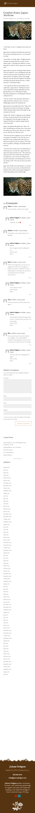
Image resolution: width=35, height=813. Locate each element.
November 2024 (7, 516)
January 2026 (6, 480)
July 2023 (5, 555)
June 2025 (5, 498)
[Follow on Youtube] (15, 796)
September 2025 (7, 490)
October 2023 (6, 547)
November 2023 (7, 545)
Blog (21, 18)
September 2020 (7, 638)
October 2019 (6, 666)
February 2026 (6, 478)
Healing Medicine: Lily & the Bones (12, 447)
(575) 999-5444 (17, 774)
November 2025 (7, 485)
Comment (6, 378)
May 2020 (5, 648)
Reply (30, 212)
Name (5, 396)
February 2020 (7, 656)
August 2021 (6, 612)
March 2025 (6, 506)
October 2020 (6, 635)
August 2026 (6, 467)
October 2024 (6, 519)
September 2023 (7, 550)
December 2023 (7, 542)
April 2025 (5, 503)
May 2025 (5, 501)
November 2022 (7, 576)
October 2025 (6, 488)
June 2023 (5, 558)
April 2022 (5, 594)
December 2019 (7, 661)
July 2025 (5, 496)
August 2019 (6, 672)
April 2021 (5, 622)
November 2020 (7, 633)
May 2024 (5, 532)
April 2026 (5, 475)
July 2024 (5, 527)
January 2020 (6, 659)
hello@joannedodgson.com (17, 778)
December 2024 (7, 514)
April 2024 (5, 535)
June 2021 (5, 617)
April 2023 (5, 563)
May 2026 (5, 472)
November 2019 (7, 664)
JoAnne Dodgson (9, 18)
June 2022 (5, 589)
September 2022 (7, 581)
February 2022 (6, 599)
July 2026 (5, 470)
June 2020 (5, 646)
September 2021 (7, 610)
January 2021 (6, 628)
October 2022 (6, 578)
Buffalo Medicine (7, 455)
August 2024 (6, 524)
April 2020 (6, 651)
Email (5, 403)
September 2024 (7, 522)
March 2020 (6, 653)
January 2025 (6, 511)
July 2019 (5, 674)
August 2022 (6, 584)
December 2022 (7, 573)
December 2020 (7, 630)
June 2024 (5, 529)
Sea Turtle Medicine (8, 452)
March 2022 (6, 597)
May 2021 (5, 620)
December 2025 (7, 483)
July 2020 (5, 643)
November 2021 (7, 607)
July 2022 (5, 586)
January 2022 (6, 602)
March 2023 (6, 566)
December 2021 (7, 604)
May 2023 (5, 560)
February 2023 (6, 568)
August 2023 (6, 553)
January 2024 (6, 540)
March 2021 (6, 625)
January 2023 (6, 571)
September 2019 (7, 669)
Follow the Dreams (8, 450)
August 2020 (6, 641)
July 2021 (5, 615)
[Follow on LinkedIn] (19, 796)
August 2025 (6, 493)
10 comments (26, 18)
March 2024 (6, 537)
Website (5, 410)
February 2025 (6, 509)
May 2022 (5, 591)
